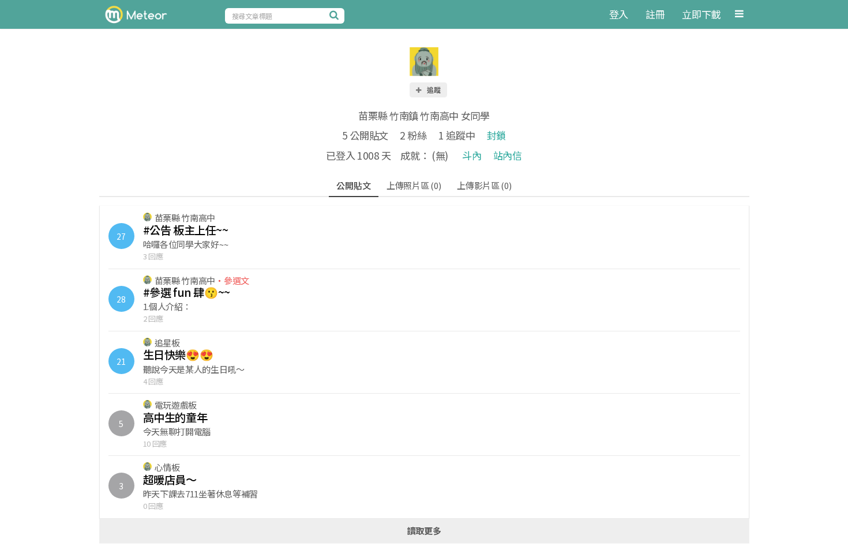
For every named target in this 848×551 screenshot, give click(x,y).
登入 (618, 14)
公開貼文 (353, 185)
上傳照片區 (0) (414, 185)
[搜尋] (335, 15)
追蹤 (433, 90)
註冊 (655, 14)
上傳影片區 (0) (484, 185)
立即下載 (701, 14)
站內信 (507, 155)
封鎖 (496, 135)
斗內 (471, 155)
